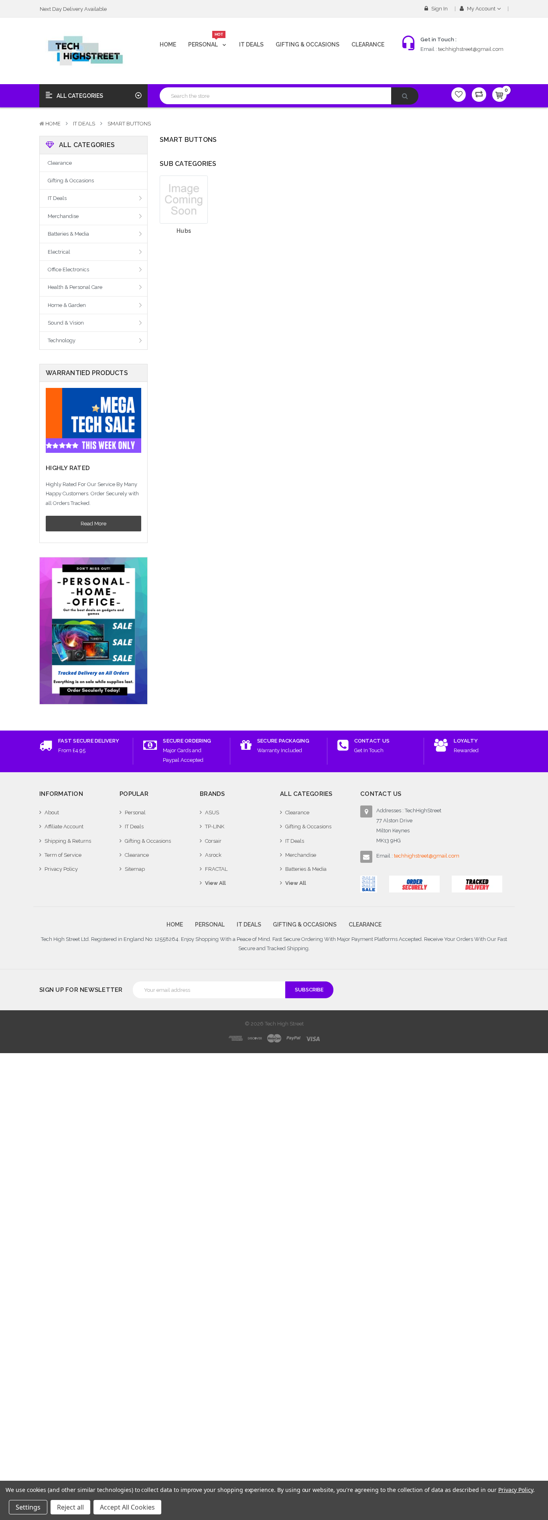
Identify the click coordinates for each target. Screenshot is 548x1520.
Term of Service (63, 855)
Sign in (439, 9)
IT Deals (251, 44)
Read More (93, 524)
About (52, 812)
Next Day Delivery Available (73, 9)
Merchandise (63, 216)
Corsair (213, 841)
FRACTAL (216, 869)
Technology (61, 340)
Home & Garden (67, 305)
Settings (28, 1507)
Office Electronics (68, 269)
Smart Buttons (129, 124)
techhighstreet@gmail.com (470, 49)
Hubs (184, 231)
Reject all (70, 1507)
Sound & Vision (66, 323)
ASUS (212, 812)
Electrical (59, 252)
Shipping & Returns (68, 841)
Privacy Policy (61, 869)
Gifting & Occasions (307, 44)
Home (168, 44)
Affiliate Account (64, 827)
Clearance (367, 44)
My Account (481, 9)
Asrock (213, 855)
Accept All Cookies (127, 1507)
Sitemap (135, 869)
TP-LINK (214, 827)
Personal (205, 41)
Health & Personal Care (75, 287)
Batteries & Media (68, 234)
